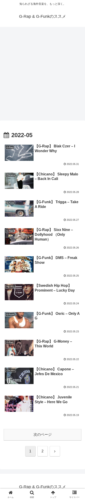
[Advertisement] (42, 75)
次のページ (43, 434)
